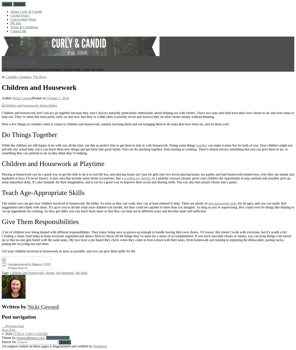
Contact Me (18, 31)
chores (50, 273)
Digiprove (100, 346)
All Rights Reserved (18, 268)
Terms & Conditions (24, 27)
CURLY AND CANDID (19, 62)
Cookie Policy (20, 15)
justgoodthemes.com (30, 338)
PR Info (15, 23)
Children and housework (27, 273)
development (65, 273)
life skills (81, 273)
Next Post (9, 330)
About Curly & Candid (26, 11)
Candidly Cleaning (18, 77)
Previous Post (14, 326)
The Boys (39, 77)
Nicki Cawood (22, 98)
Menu (6, 4)
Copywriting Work (23, 19)
